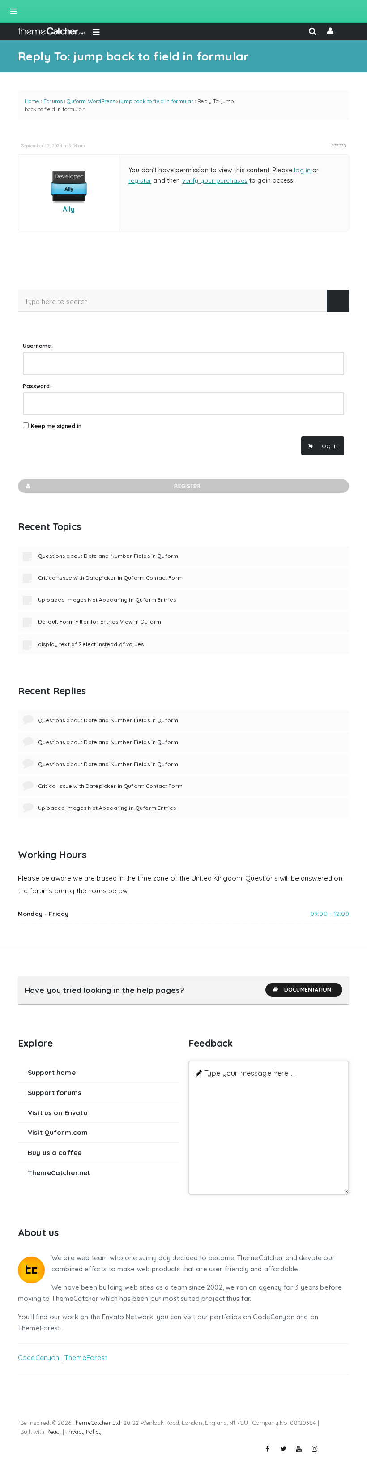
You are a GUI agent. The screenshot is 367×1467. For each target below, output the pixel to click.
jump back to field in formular (156, 101)
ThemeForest (85, 1357)
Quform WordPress (91, 101)
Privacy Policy (83, 1431)
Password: (37, 386)
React (53, 1431)
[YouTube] (299, 1449)
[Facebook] (267, 1449)
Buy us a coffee (54, 1152)
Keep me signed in (56, 426)
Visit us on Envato (58, 1112)
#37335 (338, 145)
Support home (52, 1072)
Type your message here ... (249, 1073)
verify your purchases (215, 180)
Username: (37, 345)
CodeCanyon (39, 1357)
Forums (53, 101)
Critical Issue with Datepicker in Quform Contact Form (110, 577)
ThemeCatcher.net (59, 1172)
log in (302, 170)
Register (187, 486)
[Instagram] (314, 1449)
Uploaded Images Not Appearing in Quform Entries (107, 599)
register (139, 180)
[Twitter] (283, 1449)
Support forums (54, 1092)
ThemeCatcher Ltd (96, 1422)
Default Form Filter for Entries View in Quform (99, 621)
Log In (327, 445)
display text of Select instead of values (91, 644)
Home (32, 101)
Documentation (307, 989)
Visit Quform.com (58, 1132)
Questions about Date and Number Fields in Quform (108, 555)
